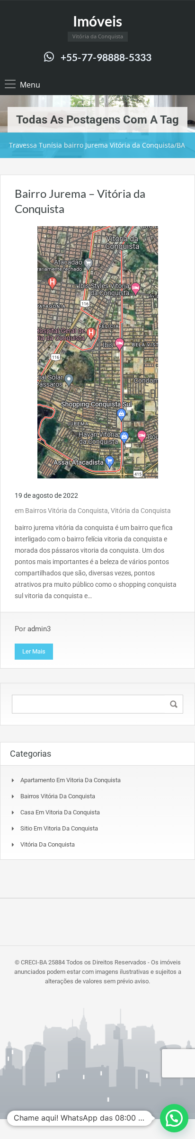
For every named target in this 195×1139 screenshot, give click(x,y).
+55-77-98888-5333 (106, 57)
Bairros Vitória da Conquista (66, 510)
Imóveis (97, 20)
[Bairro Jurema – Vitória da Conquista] (97, 351)
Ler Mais (33, 651)
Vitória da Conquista (141, 510)
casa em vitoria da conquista (60, 812)
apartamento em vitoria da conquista (70, 780)
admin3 (39, 629)
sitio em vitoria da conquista (59, 828)
